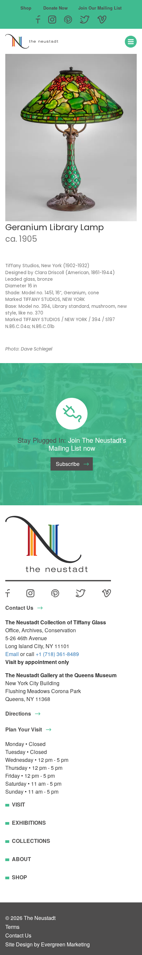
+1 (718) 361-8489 (57, 654)
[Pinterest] (68, 19)
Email (12, 654)
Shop (25, 8)
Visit (18, 804)
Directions (18, 713)
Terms (12, 927)
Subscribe (68, 464)
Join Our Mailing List (100, 8)
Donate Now (55, 8)
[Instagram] (52, 19)
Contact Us (19, 607)
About (21, 859)
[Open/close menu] (131, 41)
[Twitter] (85, 19)
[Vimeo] (101, 19)
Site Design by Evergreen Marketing (47, 944)
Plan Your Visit (23, 729)
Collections (31, 841)
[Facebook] (38, 19)
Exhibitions (29, 822)
